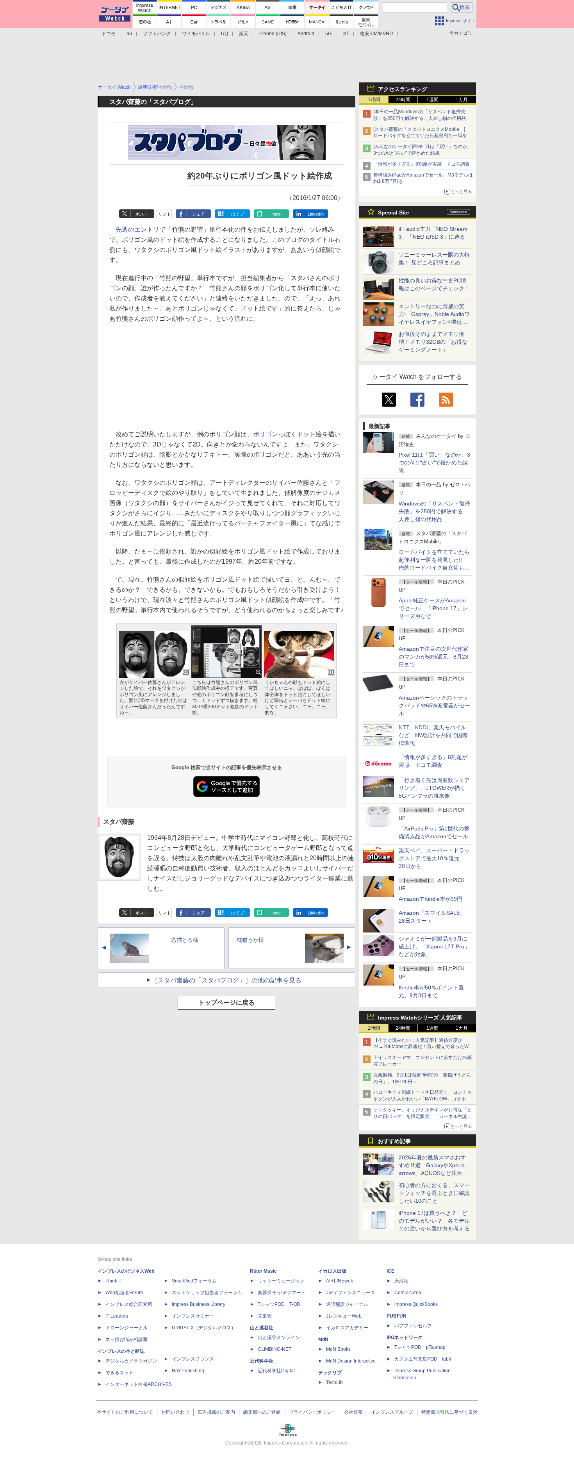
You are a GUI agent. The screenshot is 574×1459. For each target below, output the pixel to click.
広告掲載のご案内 (216, 1412)
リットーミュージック (281, 1281)
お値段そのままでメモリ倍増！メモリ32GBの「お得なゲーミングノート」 (433, 342)
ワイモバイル (196, 33)
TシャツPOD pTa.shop (420, 1347)
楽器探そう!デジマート (282, 1292)
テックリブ (330, 1372)
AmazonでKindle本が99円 (430, 899)
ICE (390, 1271)
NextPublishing (188, 1370)
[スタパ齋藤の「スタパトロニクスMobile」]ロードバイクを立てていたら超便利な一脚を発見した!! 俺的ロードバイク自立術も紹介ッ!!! (422, 136)
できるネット (119, 1372)
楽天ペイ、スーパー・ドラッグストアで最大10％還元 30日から (434, 858)
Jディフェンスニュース (350, 1292)
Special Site (393, 212)
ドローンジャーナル (126, 1327)
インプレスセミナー (193, 1316)
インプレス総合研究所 (128, 1304)
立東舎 (265, 1316)
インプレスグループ (392, 1412)
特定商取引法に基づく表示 (449, 1412)
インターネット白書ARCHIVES (138, 1384)
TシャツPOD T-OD (279, 1304)
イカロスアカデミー (347, 1327)
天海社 (401, 1281)
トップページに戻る (226, 1002)
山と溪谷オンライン (279, 1337)
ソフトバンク (157, 33)
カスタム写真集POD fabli (422, 1359)
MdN (323, 1339)
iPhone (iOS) (273, 33)
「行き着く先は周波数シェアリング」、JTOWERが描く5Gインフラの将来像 (434, 788)
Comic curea (407, 1292)
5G (328, 33)
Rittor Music (263, 1271)
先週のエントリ (137, 229)
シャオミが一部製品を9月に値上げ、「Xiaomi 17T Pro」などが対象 (434, 946)
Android (306, 33)
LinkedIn (316, 214)
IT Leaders (116, 1316)
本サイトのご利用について (125, 1412)
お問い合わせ (175, 1412)
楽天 (243, 33)
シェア (198, 214)
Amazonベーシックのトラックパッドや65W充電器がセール (434, 705)
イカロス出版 (332, 1271)
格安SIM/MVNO (376, 33)
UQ (224, 33)
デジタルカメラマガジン (131, 1361)
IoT (345, 33)
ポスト (141, 214)
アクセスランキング (402, 89)
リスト (164, 214)
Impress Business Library (198, 1304)
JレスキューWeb (344, 1316)
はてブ (237, 214)
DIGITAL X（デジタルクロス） (204, 1327)
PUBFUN (396, 1316)
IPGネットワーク (404, 1337)
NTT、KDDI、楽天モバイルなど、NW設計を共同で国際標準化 (433, 735)
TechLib (334, 1382)
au (129, 33)
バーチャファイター (262, 523)
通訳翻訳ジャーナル (347, 1304)
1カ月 (462, 99)
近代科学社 (261, 1361)
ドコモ (109, 33)
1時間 (374, 99)
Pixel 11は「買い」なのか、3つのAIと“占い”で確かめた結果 (434, 462)
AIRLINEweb (339, 1281)
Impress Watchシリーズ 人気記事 (420, 1017)
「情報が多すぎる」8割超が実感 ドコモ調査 (421, 164)
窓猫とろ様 (184, 940)
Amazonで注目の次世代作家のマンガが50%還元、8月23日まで (433, 657)
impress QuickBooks (416, 1304)
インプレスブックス (193, 1359)
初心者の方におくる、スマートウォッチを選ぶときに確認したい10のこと (434, 1193)
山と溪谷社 (261, 1327)
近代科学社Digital (276, 1370)
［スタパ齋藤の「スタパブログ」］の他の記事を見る (226, 980)
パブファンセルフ (413, 1326)
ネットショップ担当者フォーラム (207, 1292)
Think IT (113, 1281)
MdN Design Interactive (351, 1361)
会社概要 (353, 1412)
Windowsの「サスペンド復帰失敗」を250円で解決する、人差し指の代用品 (434, 511)
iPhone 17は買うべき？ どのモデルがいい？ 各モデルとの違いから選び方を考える (434, 1221)
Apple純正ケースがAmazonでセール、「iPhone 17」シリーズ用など (433, 608)
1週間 (432, 99)
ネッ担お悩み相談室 (126, 1339)
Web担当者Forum (124, 1292)
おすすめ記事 (394, 1141)
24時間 (403, 99)
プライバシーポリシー (312, 1412)
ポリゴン (265, 434)
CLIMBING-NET (274, 1349)
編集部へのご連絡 (262, 1412)
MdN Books (338, 1349)
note (277, 214)
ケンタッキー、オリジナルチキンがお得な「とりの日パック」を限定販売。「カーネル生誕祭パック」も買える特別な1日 (422, 1116)
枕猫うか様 (250, 940)
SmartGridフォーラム (194, 1281)
